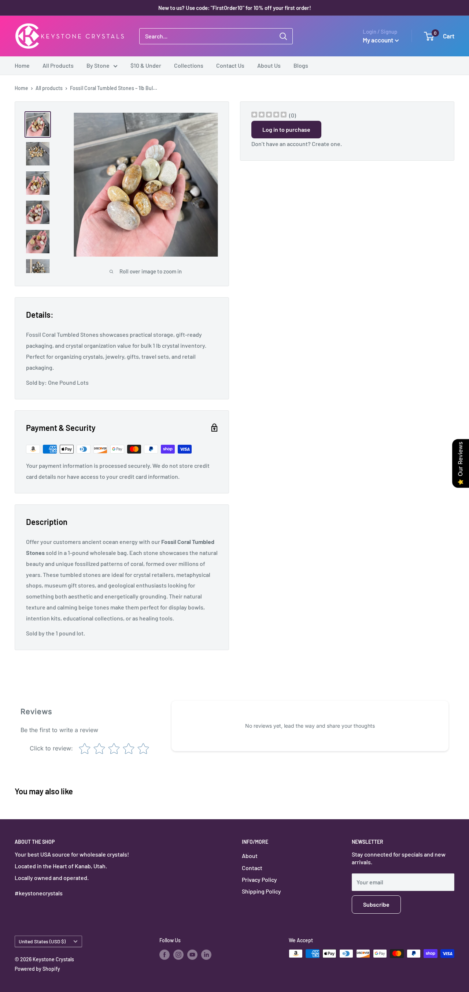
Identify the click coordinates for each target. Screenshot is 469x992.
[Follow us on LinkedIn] (206, 954)
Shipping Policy (261, 891)
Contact (252, 867)
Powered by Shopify (37, 969)
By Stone (98, 65)
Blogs (300, 65)
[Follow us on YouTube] (192, 954)
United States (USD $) (42, 941)
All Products (58, 65)
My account (378, 40)
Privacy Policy (259, 879)
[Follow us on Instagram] (178, 954)
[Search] (283, 36)
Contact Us (230, 65)
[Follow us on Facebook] (164, 954)
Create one (326, 143)
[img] (269, 115)
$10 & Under (145, 65)
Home (22, 65)
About (250, 855)
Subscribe (376, 904)
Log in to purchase (286, 129)
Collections (188, 65)
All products (49, 88)
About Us (269, 65)
